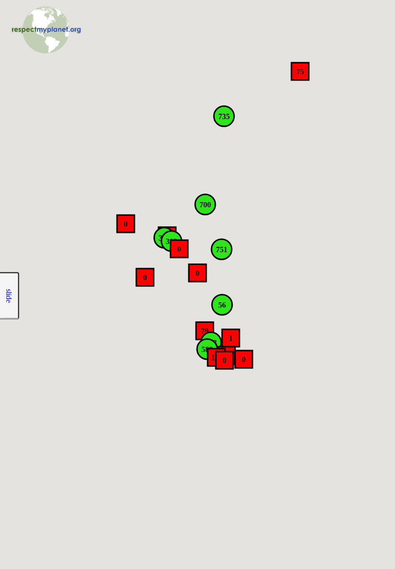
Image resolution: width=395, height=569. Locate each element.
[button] (300, 71)
